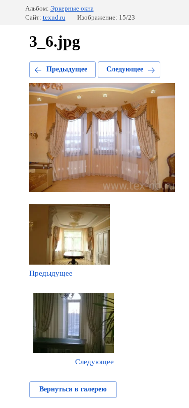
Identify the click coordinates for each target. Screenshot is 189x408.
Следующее (124, 69)
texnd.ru (54, 17)
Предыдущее (66, 69)
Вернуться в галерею (73, 389)
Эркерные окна (72, 8)
